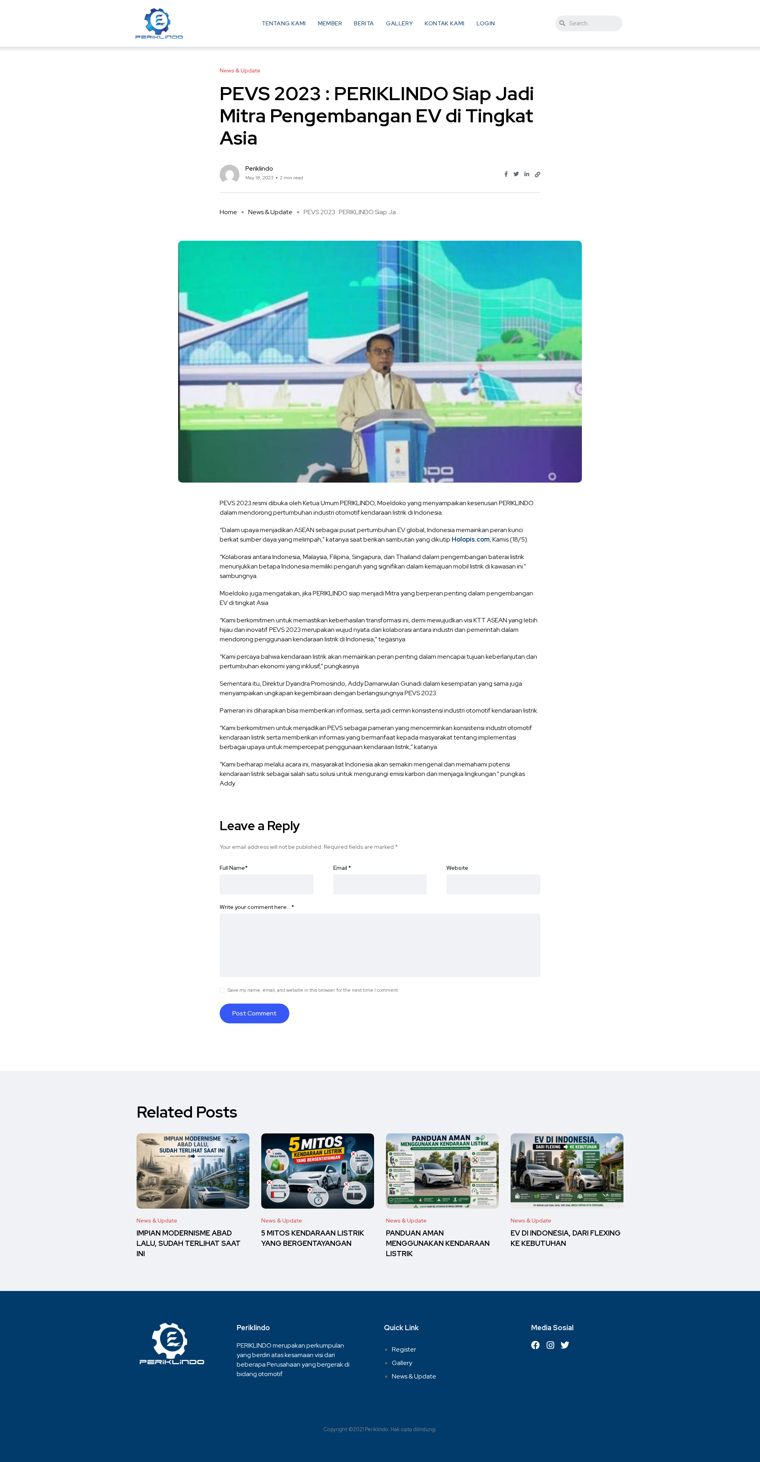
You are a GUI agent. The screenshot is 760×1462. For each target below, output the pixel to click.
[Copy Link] (537, 174)
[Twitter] (564, 1345)
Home (228, 212)
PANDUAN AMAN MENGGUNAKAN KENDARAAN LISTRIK (438, 1244)
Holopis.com (471, 539)
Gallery (399, 23)
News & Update (270, 212)
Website (457, 867)
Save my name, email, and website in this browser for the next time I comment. (313, 990)
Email (342, 867)
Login (486, 23)
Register (404, 1349)
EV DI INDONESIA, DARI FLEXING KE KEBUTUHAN (566, 1238)
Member (330, 23)
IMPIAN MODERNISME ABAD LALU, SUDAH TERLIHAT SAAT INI (189, 1244)
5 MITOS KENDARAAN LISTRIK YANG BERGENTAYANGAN (312, 1238)
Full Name (234, 867)
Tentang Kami (284, 23)
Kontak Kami (445, 23)
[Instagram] (550, 1345)
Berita (364, 23)
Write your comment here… (257, 907)
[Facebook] (535, 1345)
